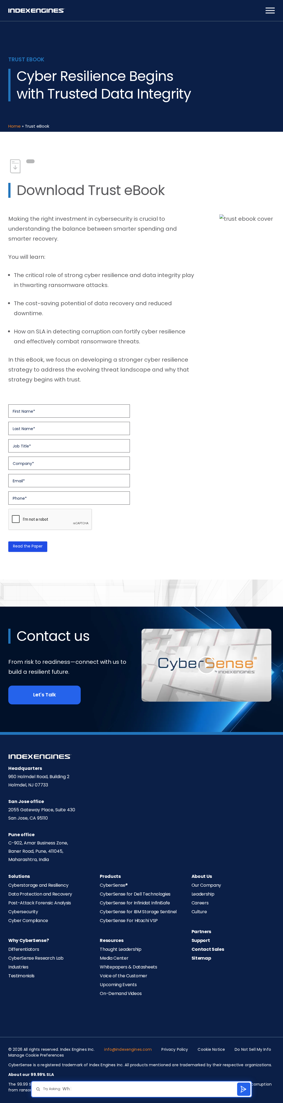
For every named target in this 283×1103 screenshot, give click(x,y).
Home (14, 126)
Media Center (114, 958)
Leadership (203, 894)
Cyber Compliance (28, 921)
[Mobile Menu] (270, 11)
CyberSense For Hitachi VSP (129, 921)
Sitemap (201, 958)
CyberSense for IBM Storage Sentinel (138, 912)
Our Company (206, 885)
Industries (18, 967)
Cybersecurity (23, 912)
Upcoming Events (118, 985)
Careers (200, 903)
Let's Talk (44, 695)
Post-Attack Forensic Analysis (39, 903)
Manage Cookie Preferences (36, 1056)
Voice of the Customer (123, 976)
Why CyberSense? (28, 941)
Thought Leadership (120, 949)
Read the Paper (28, 546)
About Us (202, 877)
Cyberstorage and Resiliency (38, 885)
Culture (199, 912)
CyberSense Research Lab (36, 958)
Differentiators (23, 949)
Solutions (19, 877)
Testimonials (21, 976)
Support (201, 941)
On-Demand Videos (121, 993)
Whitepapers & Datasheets (128, 967)
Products (110, 877)
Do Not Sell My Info (253, 1050)
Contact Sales (208, 950)
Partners (201, 932)
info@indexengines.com (128, 1050)
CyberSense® (113, 885)
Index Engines (36, 10)
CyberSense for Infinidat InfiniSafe (135, 903)
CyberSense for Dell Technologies (135, 894)
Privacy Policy (174, 1050)
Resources (111, 941)
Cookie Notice (211, 1050)
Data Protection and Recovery (40, 894)
